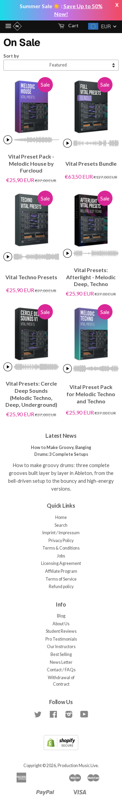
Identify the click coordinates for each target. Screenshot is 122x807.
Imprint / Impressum (61, 532)
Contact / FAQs (61, 669)
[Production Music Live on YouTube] (84, 715)
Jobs (61, 555)
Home (61, 517)
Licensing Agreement (61, 563)
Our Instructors (61, 646)
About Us (61, 623)
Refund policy (61, 586)
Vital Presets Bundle (91, 163)
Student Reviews (61, 631)
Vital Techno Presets (31, 277)
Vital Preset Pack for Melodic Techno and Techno (90, 394)
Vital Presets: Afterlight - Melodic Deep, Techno (91, 277)
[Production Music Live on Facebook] (53, 715)
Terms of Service (61, 579)
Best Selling (61, 654)
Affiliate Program (61, 571)
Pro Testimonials (61, 639)
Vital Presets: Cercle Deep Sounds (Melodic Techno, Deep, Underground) (31, 394)
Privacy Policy (61, 540)
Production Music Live (78, 765)
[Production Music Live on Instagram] (69, 715)
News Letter (61, 662)
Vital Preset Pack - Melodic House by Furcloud (31, 163)
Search (61, 525)
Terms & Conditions (61, 548)
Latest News (60, 435)
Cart (73, 25)
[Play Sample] (7, 140)
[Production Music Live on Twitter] (38, 715)
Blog (61, 615)
